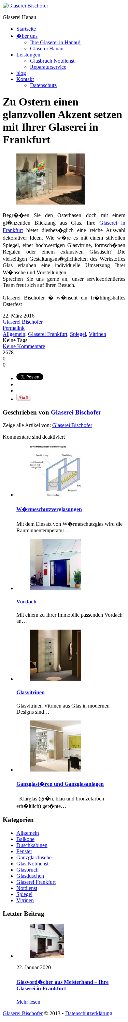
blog (21, 73)
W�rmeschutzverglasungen (49, 509)
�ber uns (27, 36)
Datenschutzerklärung (88, 1013)
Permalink (14, 328)
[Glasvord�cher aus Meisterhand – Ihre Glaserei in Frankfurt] (47, 956)
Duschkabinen (31, 845)
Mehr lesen (28, 1002)
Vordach (26, 601)
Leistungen (28, 55)
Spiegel (78, 334)
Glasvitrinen (30, 692)
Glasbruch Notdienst (52, 61)
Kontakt (25, 79)
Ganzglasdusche (34, 857)
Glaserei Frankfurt (47, 334)
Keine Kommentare (24, 346)
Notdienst (26, 888)
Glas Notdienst (32, 863)
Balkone (25, 839)
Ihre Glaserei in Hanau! (55, 42)
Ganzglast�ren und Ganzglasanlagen (60, 784)
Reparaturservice (48, 67)
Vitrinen (97, 334)
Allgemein (14, 334)
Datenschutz (43, 85)
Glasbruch (27, 870)
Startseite (26, 29)
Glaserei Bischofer (23, 322)
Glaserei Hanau (46, 48)
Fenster (24, 851)
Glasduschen (30, 876)
